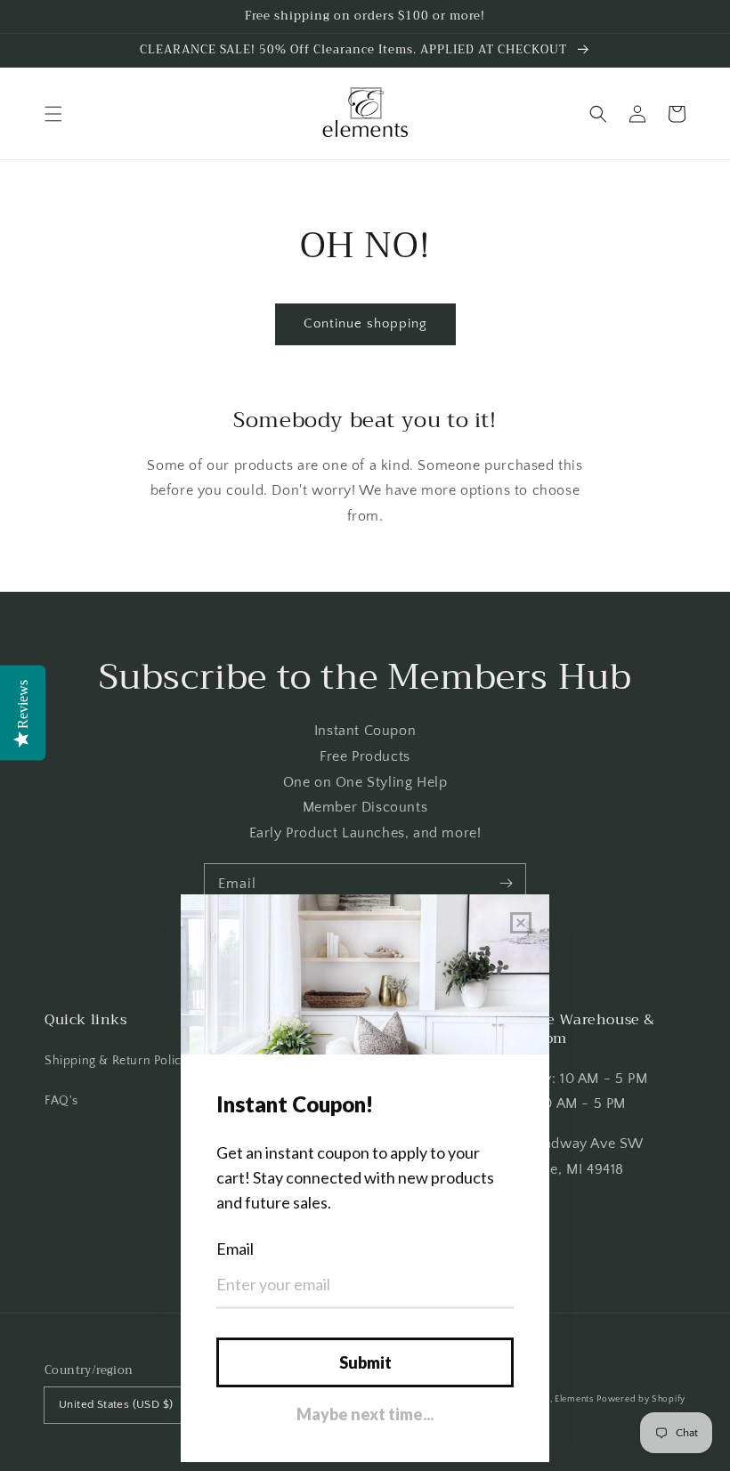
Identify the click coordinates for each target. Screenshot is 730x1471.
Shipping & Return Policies (121, 1061)
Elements (574, 1399)
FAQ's (61, 1101)
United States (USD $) (116, 1404)
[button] (53, 113)
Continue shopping (365, 323)
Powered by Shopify (640, 1399)
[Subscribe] (505, 883)
